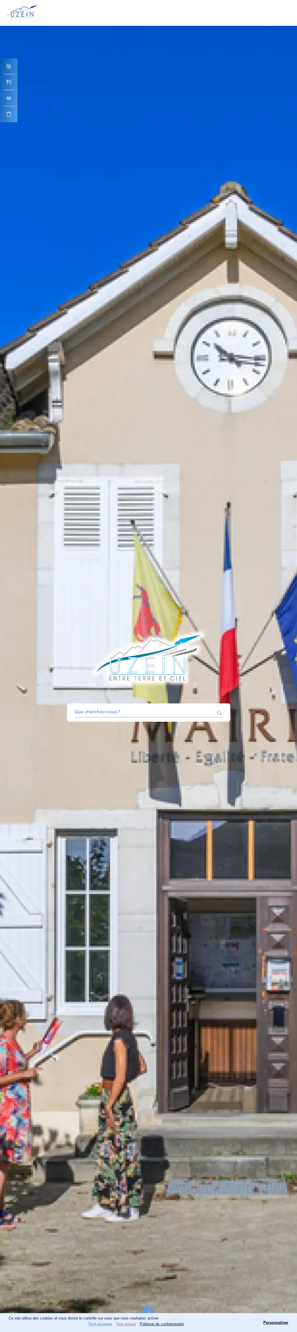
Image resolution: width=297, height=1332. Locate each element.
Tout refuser (126, 1324)
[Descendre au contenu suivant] (148, 1311)
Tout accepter (100, 1324)
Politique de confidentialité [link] (162, 1324)
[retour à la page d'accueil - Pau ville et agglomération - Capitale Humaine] (22, 20)
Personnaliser (275, 1322)
